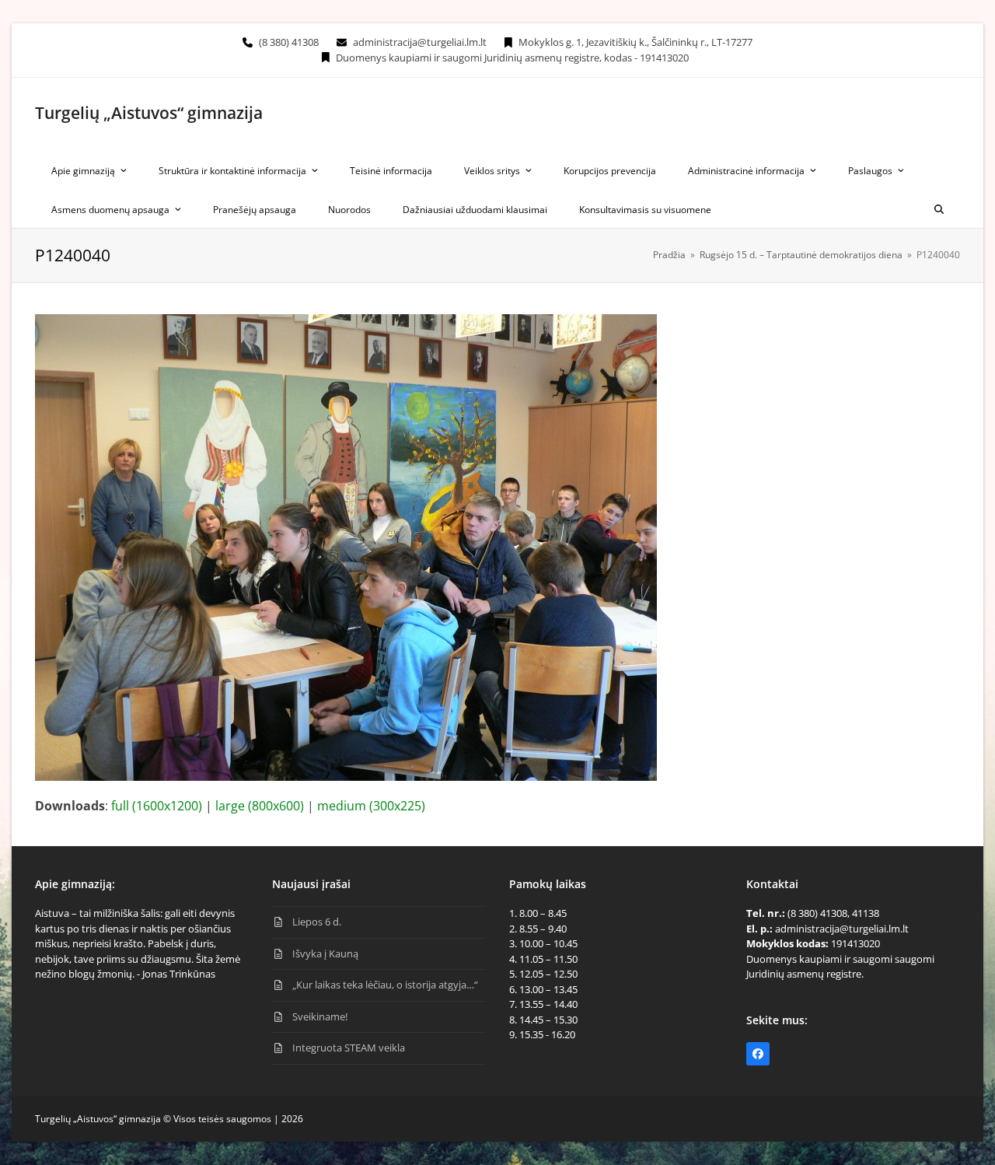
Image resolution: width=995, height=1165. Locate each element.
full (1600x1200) (156, 805)
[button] (939, 208)
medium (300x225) (371, 805)
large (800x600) (259, 805)
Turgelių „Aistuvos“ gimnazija (149, 113)
